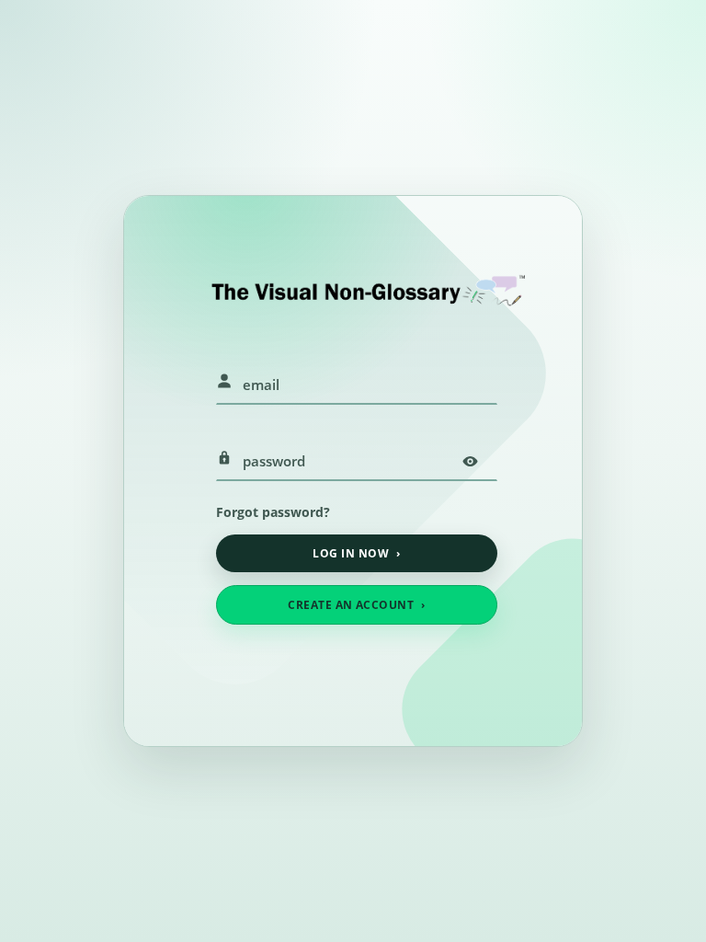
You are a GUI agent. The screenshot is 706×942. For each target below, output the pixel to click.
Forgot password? (273, 512)
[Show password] (469, 461)
